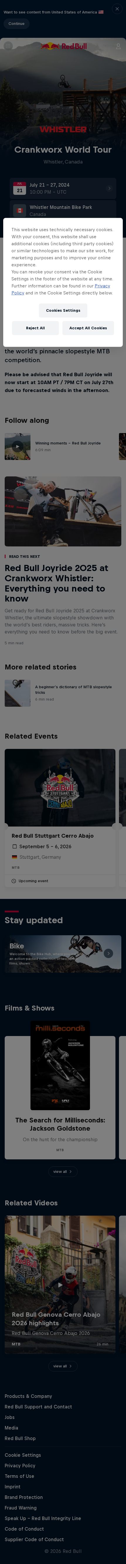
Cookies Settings (63, 310)
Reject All (35, 328)
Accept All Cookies (88, 328)
